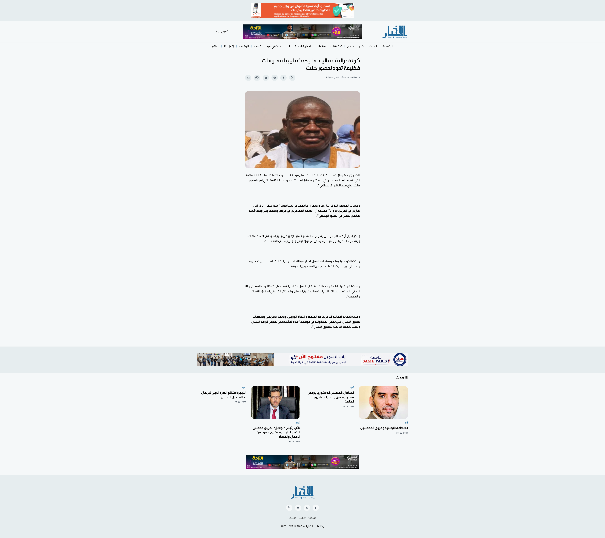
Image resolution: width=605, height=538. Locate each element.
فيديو (257, 46)
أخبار (361, 46)
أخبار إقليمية (303, 46)
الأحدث (373, 46)
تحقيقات (336, 46)
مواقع (215, 46)
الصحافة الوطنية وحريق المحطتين (384, 428)
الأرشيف (244, 46)
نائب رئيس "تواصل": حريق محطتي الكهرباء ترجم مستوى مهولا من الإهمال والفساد (276, 432)
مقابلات (321, 46)
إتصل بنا (229, 46)
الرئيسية (388, 46)
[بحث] (217, 31)
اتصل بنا (302, 518)
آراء (288, 46)
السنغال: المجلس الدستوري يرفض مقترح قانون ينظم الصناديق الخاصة (331, 397)
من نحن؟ (312, 518)
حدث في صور (273, 46)
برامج (350, 46)
